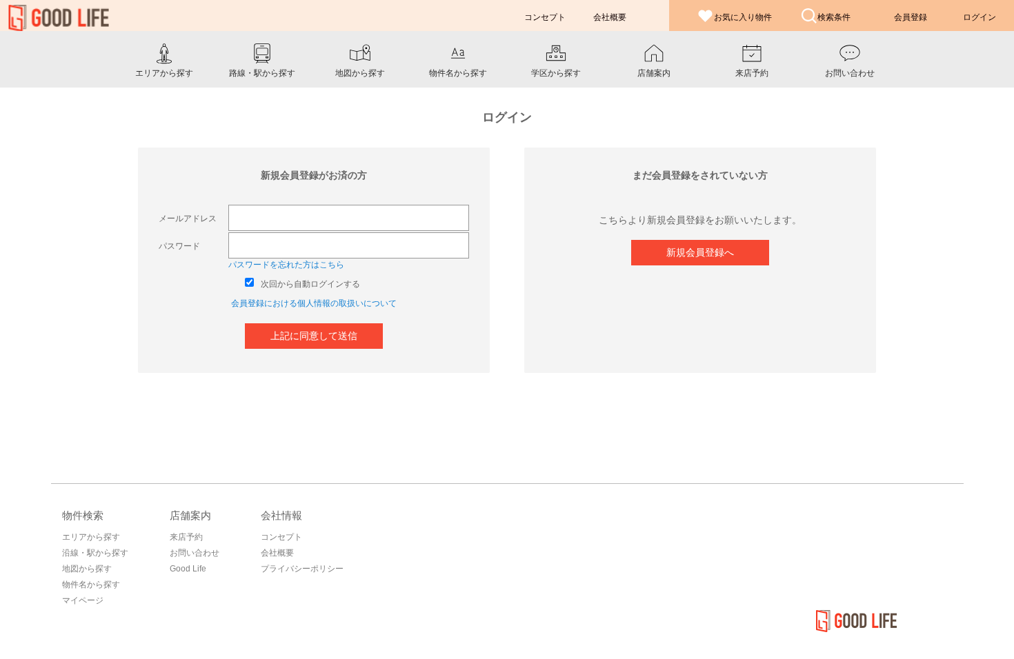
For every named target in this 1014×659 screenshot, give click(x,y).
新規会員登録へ (700, 252)
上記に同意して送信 (313, 335)
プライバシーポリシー (302, 569)
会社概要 (277, 553)
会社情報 (281, 515)
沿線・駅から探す (95, 553)
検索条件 (834, 17)
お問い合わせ (194, 553)
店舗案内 (190, 515)
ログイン (979, 17)
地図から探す (87, 569)
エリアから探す (91, 537)
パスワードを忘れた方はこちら (286, 265)
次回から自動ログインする (310, 284)
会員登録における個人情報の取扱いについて (314, 303)
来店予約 (186, 537)
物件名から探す (91, 584)
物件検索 (82, 515)
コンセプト (281, 537)
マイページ (82, 600)
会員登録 (910, 17)
